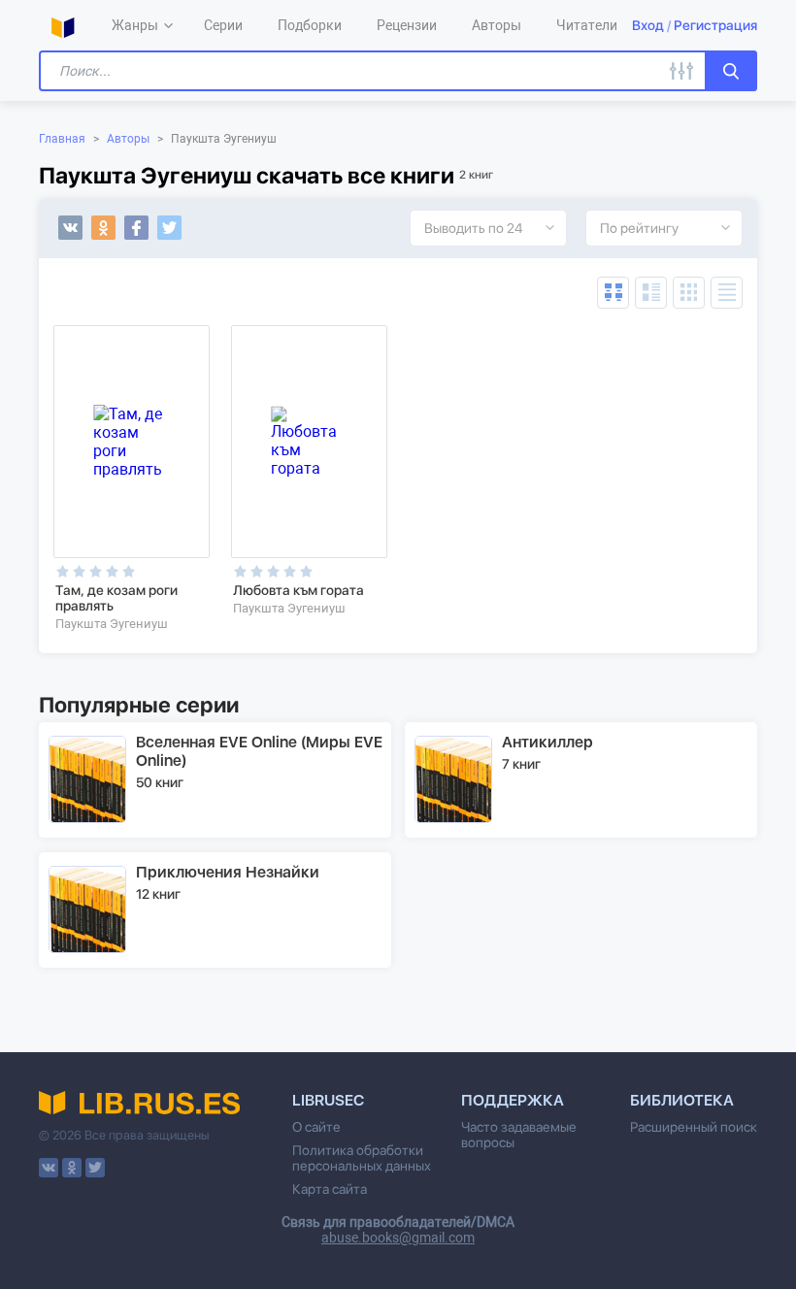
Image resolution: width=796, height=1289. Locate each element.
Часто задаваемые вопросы (519, 1134)
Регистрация (715, 25)
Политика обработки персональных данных (361, 1157)
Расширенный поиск (693, 1127)
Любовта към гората (298, 590)
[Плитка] (689, 293)
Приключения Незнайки (227, 872)
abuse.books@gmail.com (398, 1237)
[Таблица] (613, 293)
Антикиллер (547, 742)
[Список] (651, 293)
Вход (648, 25)
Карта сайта (329, 1189)
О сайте (316, 1127)
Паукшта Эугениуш (111, 623)
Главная (62, 139)
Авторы (128, 139)
